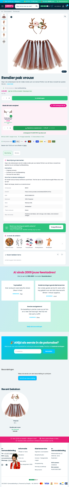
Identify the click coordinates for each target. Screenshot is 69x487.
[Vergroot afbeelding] (65, 16)
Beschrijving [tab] (7, 153)
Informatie (22, 448)
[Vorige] (58, 254)
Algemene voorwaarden (41, 451)
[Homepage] (2, 11)
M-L (15, 423)
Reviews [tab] (17, 153)
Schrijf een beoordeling (27, 378)
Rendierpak (16, 11)
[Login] (63, 6)
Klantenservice (41, 448)
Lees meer (10, 84)
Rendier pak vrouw (15, 427)
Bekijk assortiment (2, 6)
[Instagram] (2, 465)
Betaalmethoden (39, 455)
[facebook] (6, 465)
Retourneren (38, 469)
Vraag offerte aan (56, 227)
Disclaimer (21, 455)
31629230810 (12, 460)
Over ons (21, 458)
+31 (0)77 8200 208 (9, 453)
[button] (9, 98)
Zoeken (36, 6)
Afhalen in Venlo (23, 451)
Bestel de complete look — (41, 128)
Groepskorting (39, 463)
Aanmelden (48, 351)
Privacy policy (22, 461)
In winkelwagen (39, 98)
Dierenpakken (8, 11)
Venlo (25, 145)
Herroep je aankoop (40, 466)
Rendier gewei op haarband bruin (8, 118)
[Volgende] (62, 254)
